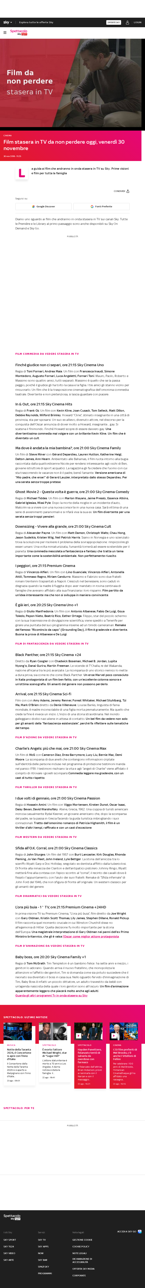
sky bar (42, 1260)
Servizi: (41, 1232)
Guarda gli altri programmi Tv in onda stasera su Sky (51, 995)
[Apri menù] (5, 32)
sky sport (10, 1240)
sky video (9, 1253)
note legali (79, 1253)
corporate (79, 1275)
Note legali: (78, 1232)
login (137, 22)
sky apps (43, 1246)
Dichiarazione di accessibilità (82, 1260)
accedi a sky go (126, 1231)
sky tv (42, 1240)
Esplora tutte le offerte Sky (36, 22)
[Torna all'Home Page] (19, 32)
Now (41, 1253)
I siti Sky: (8, 1232)
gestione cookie (82, 1240)
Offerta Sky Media (83, 1268)
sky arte (9, 1260)
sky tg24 (9, 1246)
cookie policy (80, 1246)
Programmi (45, 1273)
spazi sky (43, 1266)
